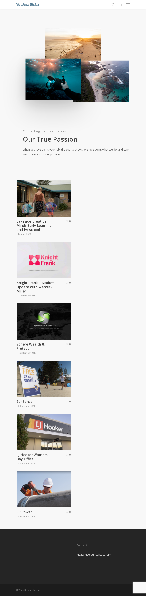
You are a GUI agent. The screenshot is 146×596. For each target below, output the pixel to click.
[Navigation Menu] (128, 4)
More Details (44, 196)
